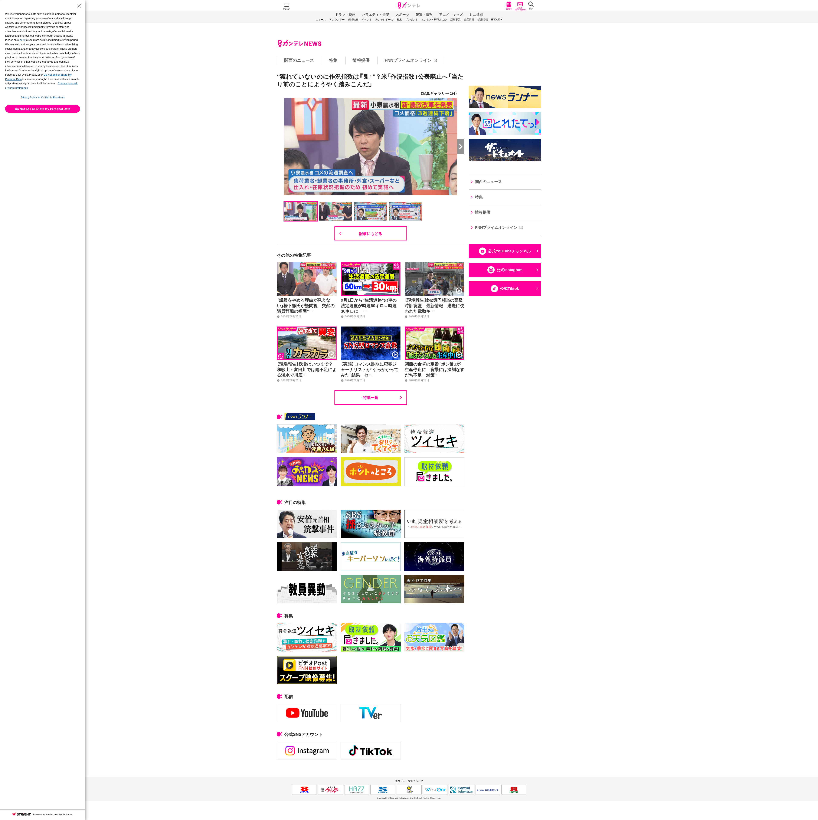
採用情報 (483, 19)
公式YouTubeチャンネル (509, 251)
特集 (333, 60)
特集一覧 (370, 397)
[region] (409, 60)
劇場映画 (353, 19)
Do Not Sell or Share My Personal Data (42, 109)
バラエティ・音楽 (375, 14)
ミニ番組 (476, 14)
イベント (367, 19)
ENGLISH (497, 19)
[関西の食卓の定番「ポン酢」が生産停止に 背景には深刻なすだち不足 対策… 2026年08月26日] (434, 329)
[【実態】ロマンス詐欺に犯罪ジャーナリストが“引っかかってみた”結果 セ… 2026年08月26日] (370, 329)
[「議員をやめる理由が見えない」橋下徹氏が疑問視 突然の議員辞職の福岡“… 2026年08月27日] (307, 265)
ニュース (321, 19)
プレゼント (411, 19)
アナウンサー (337, 19)
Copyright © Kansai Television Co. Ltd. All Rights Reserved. (409, 798)
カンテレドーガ (384, 19)
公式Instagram (510, 270)
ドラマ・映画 (345, 14)
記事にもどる (370, 233)
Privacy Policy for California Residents (43, 97)
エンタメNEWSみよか (434, 19)
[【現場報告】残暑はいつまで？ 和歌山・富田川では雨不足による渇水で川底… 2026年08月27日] (307, 329)
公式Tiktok (509, 288)
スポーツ (402, 14)
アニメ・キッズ (451, 14)
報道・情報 (424, 14)
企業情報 (469, 19)
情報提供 (361, 60)
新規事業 (455, 19)
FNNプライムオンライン (408, 60)
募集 (399, 19)
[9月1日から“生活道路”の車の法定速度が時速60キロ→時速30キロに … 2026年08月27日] (370, 265)
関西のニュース (299, 60)
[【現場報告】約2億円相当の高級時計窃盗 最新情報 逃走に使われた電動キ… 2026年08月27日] (434, 265)
